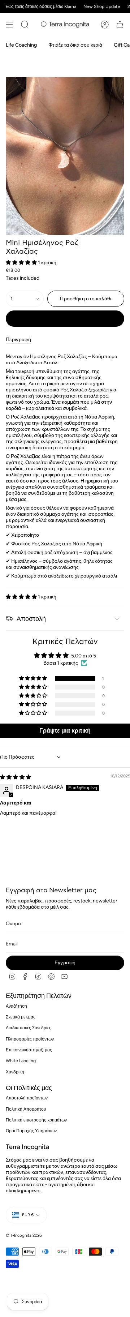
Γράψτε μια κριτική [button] (65, 730)
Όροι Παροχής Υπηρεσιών (31, 1130)
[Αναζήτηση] (24, 24)
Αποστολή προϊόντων (27, 1098)
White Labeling (21, 1060)
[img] (15, 777)
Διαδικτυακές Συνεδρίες (28, 1027)
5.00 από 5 (83, 656)
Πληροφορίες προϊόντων (30, 1039)
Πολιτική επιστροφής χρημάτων (36, 1120)
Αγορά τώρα (65, 319)
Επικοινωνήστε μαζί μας (29, 1049)
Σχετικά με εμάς (20, 1017)
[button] (22, 262)
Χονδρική (15, 1071)
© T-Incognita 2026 (24, 1235)
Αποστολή (31, 619)
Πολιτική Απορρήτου (26, 1109)
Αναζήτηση (16, 1006)
